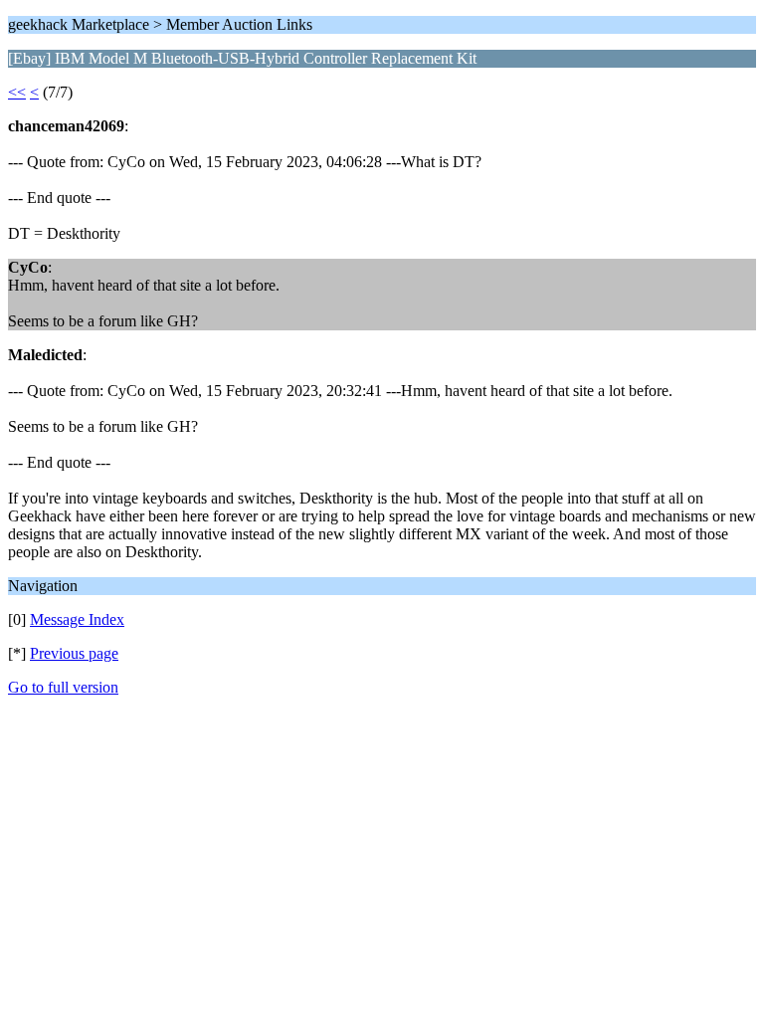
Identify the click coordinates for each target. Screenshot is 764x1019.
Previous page (74, 653)
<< (17, 92)
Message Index (77, 619)
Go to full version (63, 687)
